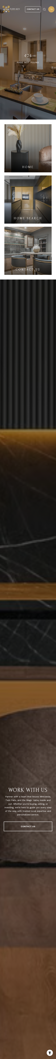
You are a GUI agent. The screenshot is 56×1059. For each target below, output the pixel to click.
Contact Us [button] (33, 9)
